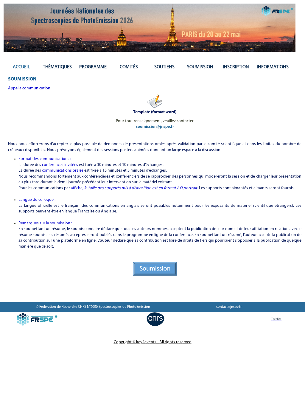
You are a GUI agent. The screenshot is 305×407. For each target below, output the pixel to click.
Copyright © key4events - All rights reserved (153, 342)
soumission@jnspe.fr (155, 127)
